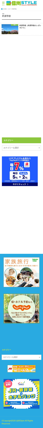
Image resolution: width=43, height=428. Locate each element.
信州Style (20, 421)
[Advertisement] (21, 61)
